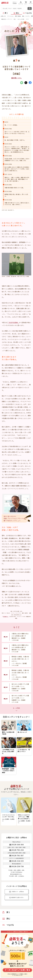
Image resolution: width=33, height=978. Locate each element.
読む (17, 13)
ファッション (10, 16)
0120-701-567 (18, 856)
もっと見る (16, 708)
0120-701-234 (18, 850)
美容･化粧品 (18, 16)
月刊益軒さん (5, 616)
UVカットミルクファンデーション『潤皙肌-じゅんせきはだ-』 (8, 816)
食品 (23, 16)
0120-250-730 (18, 866)
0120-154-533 (18, 861)
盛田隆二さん (16, 78)
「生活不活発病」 (13, 322)
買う (6, 13)
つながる (28, 13)
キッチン (28, 16)
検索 (30, 8)
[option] (8, 811)
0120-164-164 (18, 845)
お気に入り (3, 16)
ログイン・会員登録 (15, 3)
